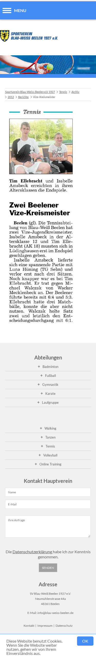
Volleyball (50, 455)
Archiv (75, 91)
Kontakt (29, 625)
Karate (50, 393)
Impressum (44, 625)
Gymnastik (50, 384)
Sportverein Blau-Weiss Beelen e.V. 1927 (30, 91)
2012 (11, 97)
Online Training (50, 464)
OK (85, 640)
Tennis (63, 91)
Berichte (23, 97)
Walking (50, 428)
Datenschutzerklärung (33, 551)
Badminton (50, 367)
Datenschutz (64, 625)
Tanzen (50, 437)
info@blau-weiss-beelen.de (55, 613)
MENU (20, 10)
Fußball (50, 376)
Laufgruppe (50, 402)
